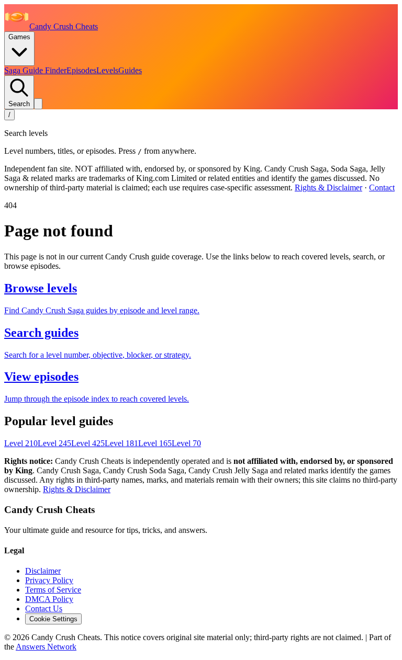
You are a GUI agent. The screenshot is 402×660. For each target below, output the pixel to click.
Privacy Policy (49, 580)
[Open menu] (38, 103)
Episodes (81, 70)
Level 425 (88, 443)
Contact (382, 187)
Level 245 (54, 443)
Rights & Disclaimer (328, 187)
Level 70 (186, 443)
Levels (107, 70)
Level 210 (21, 443)
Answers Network (46, 646)
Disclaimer (43, 570)
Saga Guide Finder (35, 70)
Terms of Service (53, 589)
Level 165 (155, 443)
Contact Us (43, 608)
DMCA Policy (49, 599)
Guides (130, 70)
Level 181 (121, 443)
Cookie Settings (53, 619)
